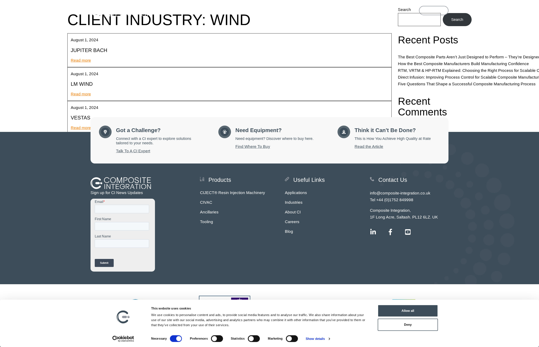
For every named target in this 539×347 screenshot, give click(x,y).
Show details (315, 338)
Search (457, 19)
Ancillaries (209, 212)
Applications (296, 192)
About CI (293, 212)
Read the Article (369, 146)
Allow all (408, 310)
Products (236, 10)
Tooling (206, 222)
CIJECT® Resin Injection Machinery (232, 192)
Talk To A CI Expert (133, 151)
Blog (289, 231)
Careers (292, 222)
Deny (408, 324)
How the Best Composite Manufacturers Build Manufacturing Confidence (463, 64)
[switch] (217, 338)
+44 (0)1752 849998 (394, 200)
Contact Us (434, 10)
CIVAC (206, 202)
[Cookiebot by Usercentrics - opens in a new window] (123, 339)
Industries (294, 202)
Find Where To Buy (252, 146)
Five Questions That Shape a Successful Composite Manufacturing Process (467, 84)
